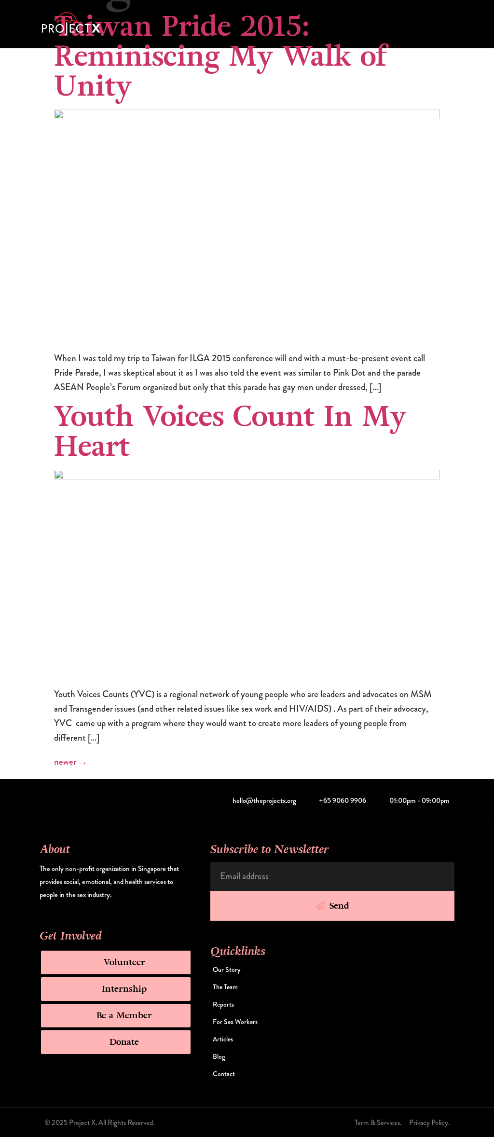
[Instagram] (92, 800)
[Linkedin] (77, 800)
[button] (449, 24)
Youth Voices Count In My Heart (230, 431)
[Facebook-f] (63, 800)
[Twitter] (48, 800)
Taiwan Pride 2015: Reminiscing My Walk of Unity (220, 56)
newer (70, 761)
